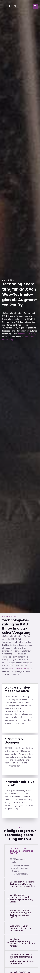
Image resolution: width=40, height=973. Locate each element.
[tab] (21, 860)
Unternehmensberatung (19, 668)
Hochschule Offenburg (26, 333)
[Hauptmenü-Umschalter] (35, 6)
